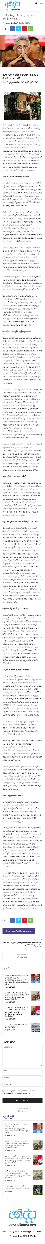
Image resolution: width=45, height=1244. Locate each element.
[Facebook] (12, 28)
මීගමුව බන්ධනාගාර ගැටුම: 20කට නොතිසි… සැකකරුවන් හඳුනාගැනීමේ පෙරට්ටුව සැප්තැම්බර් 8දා (17, 996)
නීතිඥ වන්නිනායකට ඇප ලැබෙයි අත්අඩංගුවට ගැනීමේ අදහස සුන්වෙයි (33, 945)
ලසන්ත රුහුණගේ (11, 23)
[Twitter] (18, 28)
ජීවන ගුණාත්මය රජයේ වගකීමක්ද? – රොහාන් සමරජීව (17, 1187)
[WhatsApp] (30, 28)
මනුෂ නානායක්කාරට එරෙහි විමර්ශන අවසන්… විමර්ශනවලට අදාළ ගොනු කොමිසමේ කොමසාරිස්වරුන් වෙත (16, 980)
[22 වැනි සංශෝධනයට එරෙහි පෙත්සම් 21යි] (35, 1027)
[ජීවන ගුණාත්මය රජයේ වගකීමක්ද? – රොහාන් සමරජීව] (37, 1190)
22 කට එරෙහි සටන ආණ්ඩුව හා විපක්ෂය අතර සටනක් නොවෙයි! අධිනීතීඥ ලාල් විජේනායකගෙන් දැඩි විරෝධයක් (16, 1012)
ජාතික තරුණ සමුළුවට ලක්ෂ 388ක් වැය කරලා (17, 943)
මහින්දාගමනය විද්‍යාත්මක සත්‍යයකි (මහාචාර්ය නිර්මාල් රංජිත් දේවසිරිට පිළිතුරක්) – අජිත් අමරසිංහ (18, 1174)
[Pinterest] (24, 28)
